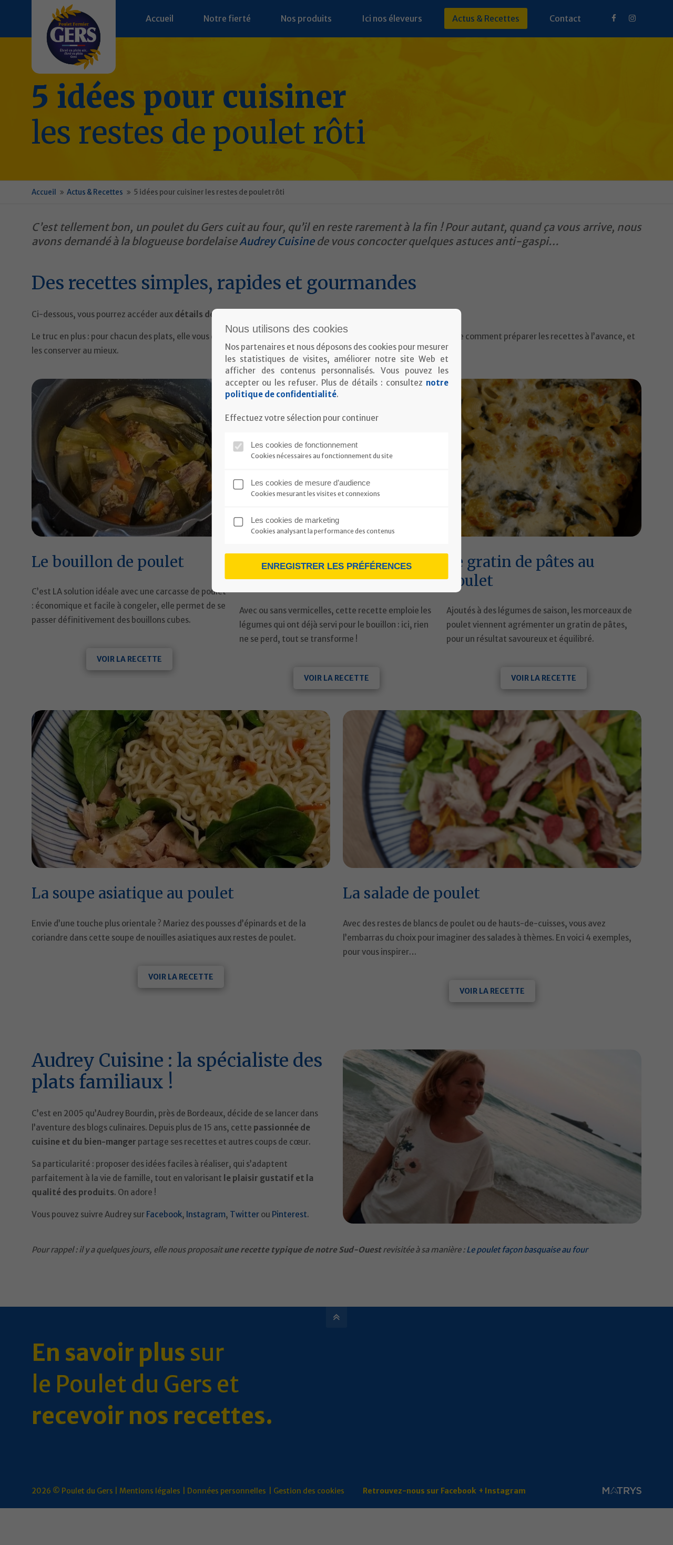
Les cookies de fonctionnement (304, 444)
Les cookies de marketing (295, 520)
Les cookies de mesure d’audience (310, 482)
